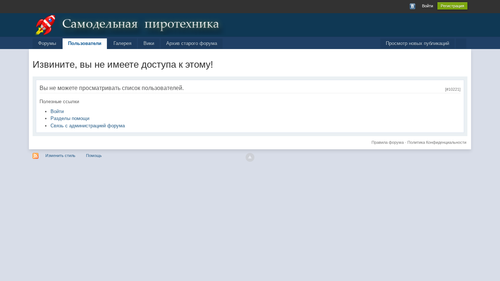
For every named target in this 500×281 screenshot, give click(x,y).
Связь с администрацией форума (88, 125)
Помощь (94, 155)
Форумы (47, 43)
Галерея (122, 43)
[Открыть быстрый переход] (461, 43)
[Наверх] (250, 157)
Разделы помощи (70, 118)
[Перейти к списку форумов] (130, 23)
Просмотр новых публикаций (417, 43)
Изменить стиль (60, 155)
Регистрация (452, 6)
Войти (427, 6)
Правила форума (388, 142)
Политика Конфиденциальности (436, 142)
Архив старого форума (191, 43)
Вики (148, 43)
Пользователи (84, 43)
